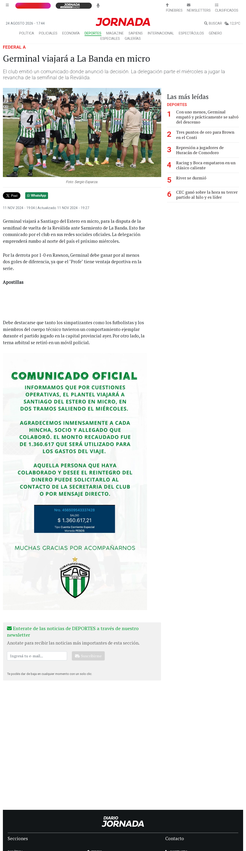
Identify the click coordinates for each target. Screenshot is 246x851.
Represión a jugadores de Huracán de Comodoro (200, 150)
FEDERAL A (14, 47)
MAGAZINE (115, 33)
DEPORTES (93, 33)
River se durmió (191, 178)
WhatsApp (38, 195)
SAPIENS (136, 33)
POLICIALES (48, 33)
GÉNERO (215, 33)
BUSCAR (215, 23)
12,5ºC (235, 23)
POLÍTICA (26, 33)
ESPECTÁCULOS (191, 33)
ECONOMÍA (71, 33)
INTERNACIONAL (161, 33)
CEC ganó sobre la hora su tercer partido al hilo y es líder (207, 194)
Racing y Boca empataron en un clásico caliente (205, 165)
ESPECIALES (110, 39)
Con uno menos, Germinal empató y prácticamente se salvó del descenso (207, 117)
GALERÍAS (133, 39)
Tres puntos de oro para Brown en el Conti (205, 134)
